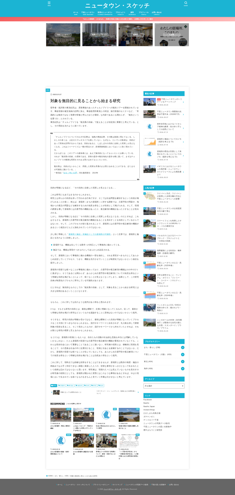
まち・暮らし (152, 347)
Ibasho (146, 403)
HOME (50, 476)
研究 (47, 90)
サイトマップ (117, 485)
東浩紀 (71, 385)
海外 (148, 369)
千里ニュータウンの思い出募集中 (157, 427)
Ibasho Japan (149, 406)
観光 (101, 385)
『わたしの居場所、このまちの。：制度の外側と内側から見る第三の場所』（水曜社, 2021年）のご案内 (117, 19)
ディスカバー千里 (151, 420)
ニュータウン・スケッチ (117, 5)
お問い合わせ (174, 485)
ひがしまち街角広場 (151, 413)
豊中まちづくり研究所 (152, 430)
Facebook (147, 400)
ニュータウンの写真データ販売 (156, 423)
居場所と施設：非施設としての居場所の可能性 (90, 234)
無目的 (79, 385)
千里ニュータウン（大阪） (157, 354)
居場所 (62, 385)
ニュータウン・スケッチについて (78, 485)
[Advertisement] (117, 65)
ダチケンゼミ (149, 417)
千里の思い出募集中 (158, 485)
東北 (148, 362)
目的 (87, 385)
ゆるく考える (69, 173)
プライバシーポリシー (101, 485)
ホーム (60, 485)
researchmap (149, 410)
